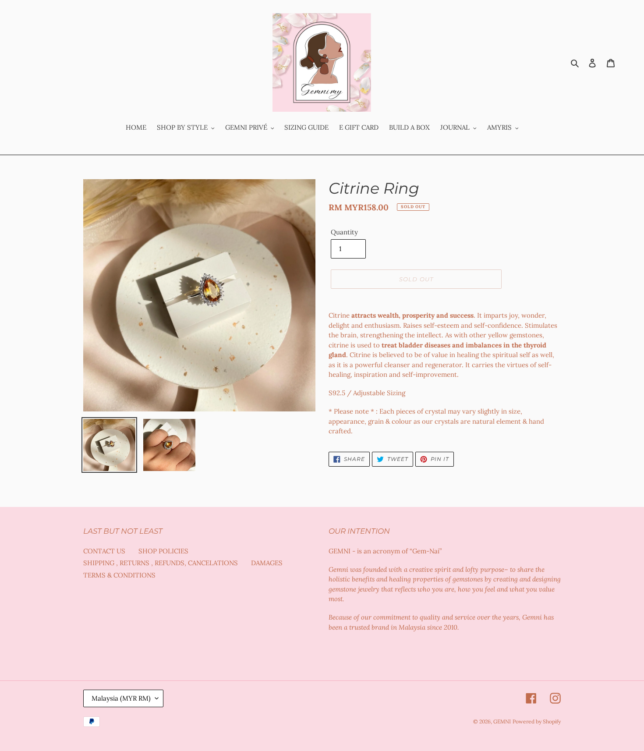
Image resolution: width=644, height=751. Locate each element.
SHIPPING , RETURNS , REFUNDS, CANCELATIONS (160, 563)
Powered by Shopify (537, 721)
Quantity (344, 232)
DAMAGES (267, 563)
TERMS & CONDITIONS (119, 575)
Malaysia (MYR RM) (121, 698)
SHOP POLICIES (163, 551)
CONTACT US (104, 551)
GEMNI (502, 721)
